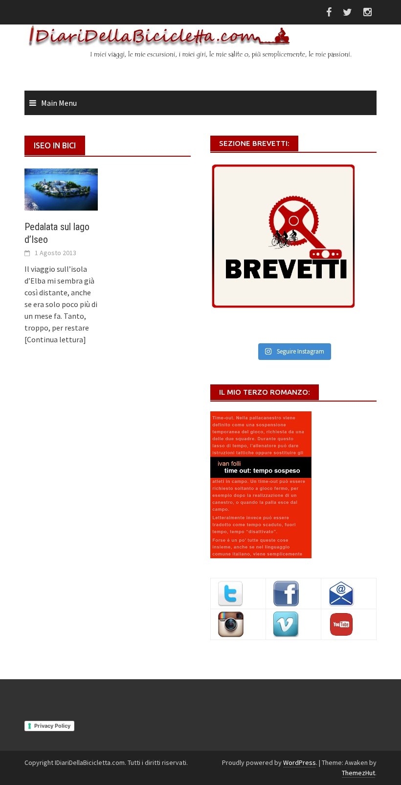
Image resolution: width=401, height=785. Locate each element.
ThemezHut (358, 772)
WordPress (299, 762)
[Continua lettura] (55, 339)
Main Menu (59, 103)
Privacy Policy (52, 725)
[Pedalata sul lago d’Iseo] (61, 188)
